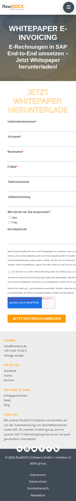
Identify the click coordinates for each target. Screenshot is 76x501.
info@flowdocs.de (15, 346)
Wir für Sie (11, 365)
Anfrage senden (14, 355)
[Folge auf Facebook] (42, 449)
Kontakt (9, 340)
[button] (68, 7)
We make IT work (17, 390)
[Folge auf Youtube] (34, 449)
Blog (7, 405)
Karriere (9, 380)
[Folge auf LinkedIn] (20, 449)
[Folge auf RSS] (56, 449)
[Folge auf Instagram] (27, 449)
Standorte (10, 371)
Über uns (10, 414)
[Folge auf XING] (49, 449)
